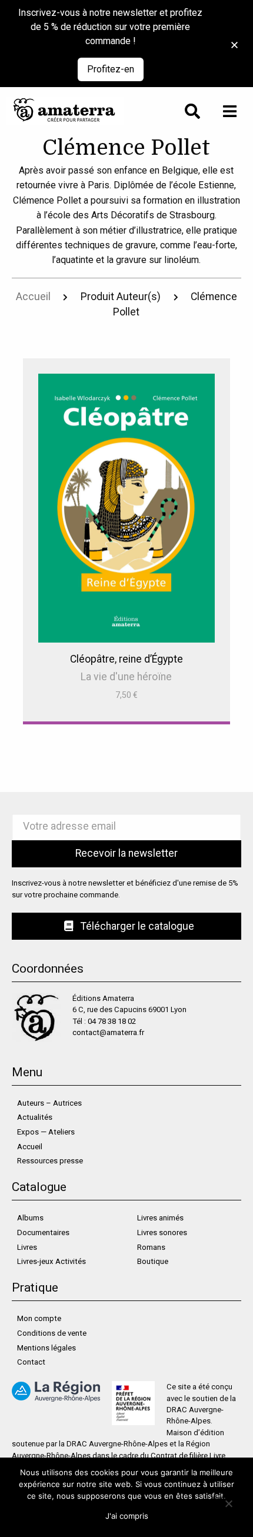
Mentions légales (46, 1347)
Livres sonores (162, 1232)
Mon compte (39, 1318)
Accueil (33, 296)
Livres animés (160, 1217)
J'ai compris (126, 1516)
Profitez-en (110, 69)
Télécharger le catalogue (136, 926)
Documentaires (43, 1232)
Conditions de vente (51, 1333)
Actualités (34, 1117)
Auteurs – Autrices (49, 1103)
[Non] (228, 1503)
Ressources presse (50, 1160)
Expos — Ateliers (46, 1131)
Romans (151, 1247)
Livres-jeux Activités (51, 1261)
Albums (30, 1217)
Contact (31, 1362)
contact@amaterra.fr (108, 1032)
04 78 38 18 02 (112, 1021)
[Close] (231, 38)
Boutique (152, 1261)
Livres (27, 1247)
